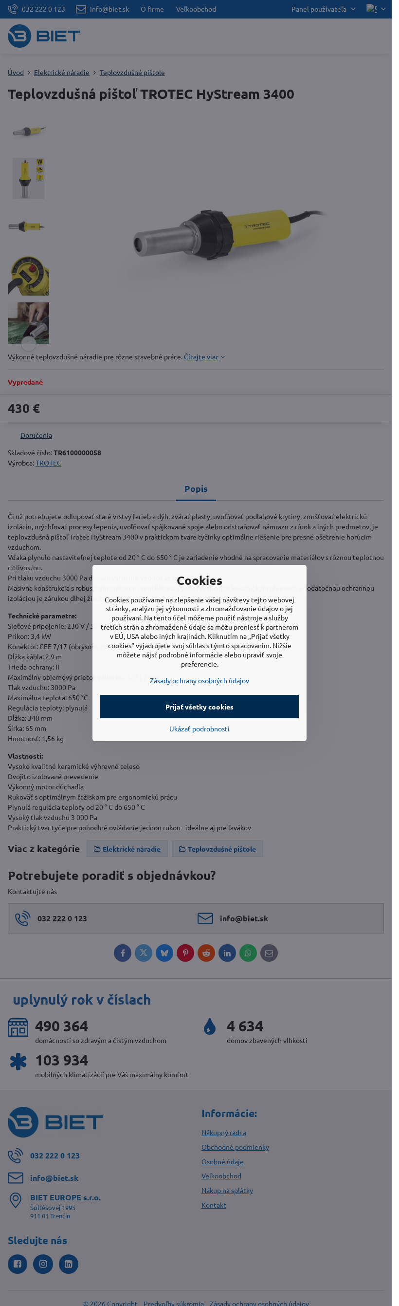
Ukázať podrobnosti (199, 728)
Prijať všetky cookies (199, 706)
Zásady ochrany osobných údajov (199, 680)
